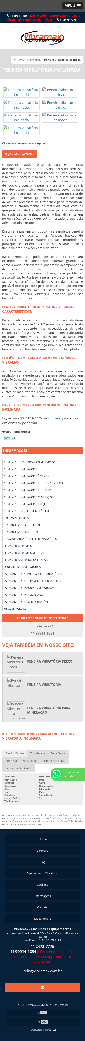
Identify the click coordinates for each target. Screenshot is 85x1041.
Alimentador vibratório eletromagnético (33, 483)
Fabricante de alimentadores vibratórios (33, 574)
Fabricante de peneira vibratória (26, 602)
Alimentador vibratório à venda (26, 476)
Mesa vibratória (15, 609)
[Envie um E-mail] (42, 987)
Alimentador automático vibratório (29, 462)
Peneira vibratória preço (50, 661)
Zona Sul (11, 761)
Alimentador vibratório (20, 469)
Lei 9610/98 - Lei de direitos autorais (21, 824)
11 (43, 17)
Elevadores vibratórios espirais (26, 560)
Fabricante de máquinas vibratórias (29, 588)
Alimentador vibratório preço (25, 504)
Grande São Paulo (53, 761)
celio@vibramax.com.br (42, 971)
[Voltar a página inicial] (42, 35)
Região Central (15, 753)
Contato (42, 907)
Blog (42, 862)
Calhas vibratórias (17, 518)
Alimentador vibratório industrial (28, 490)
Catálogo (42, 885)
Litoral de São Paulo (18, 768)
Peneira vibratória (44, 684)
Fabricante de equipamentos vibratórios (32, 581)
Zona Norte (37, 753)
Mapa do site (42, 919)
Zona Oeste (58, 753)
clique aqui (57, 418)
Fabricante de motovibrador (24, 595)
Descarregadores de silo (21, 532)
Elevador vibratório (18, 546)
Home (43, 839)
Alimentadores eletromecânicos (27, 511)
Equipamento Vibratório (42, 873)
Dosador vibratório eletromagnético (30, 539)
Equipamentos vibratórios (22, 567)
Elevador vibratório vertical (24, 553)
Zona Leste (29, 761)
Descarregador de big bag (22, 525)
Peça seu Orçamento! (19, 154)
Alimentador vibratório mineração (28, 497)
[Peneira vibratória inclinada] (21, 91)
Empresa (42, 851)
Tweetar (10, 438)
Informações (15, 450)
